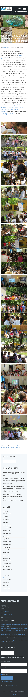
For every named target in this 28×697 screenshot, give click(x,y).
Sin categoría (6, 590)
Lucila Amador (21, 105)
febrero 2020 (6, 530)
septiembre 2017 (7, 569)
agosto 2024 (6, 519)
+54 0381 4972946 (8, 614)
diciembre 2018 (7, 541)
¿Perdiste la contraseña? (6, 681)
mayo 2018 (6, 552)
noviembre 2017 (7, 563)
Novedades (4, 446)
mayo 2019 (6, 539)
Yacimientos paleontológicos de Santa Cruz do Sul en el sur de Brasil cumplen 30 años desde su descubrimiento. (14, 480)
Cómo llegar (6, 611)
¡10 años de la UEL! (8, 500)
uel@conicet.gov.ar (8, 617)
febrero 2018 (6, 558)
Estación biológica (18, 446)
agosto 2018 (6, 550)
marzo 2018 (6, 555)
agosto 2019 (6, 536)
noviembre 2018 (7, 544)
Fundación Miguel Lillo (12, 685)
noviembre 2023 (7, 527)
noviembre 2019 (7, 533)
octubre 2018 (6, 547)
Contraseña (3, 668)
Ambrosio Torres (15, 109)
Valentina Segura (12, 105)
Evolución (3, 447)
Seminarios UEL (7, 588)
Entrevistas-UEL (7, 579)
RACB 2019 (5, 585)
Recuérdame (5, 674)
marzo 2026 (6, 511)
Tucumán (3, 449)
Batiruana (11, 446)
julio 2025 (5, 516)
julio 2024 (5, 522)
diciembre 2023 (7, 525)
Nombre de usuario (5, 661)
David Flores (4, 107)
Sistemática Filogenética (16, 447)
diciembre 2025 (7, 514)
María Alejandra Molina (8, 114)
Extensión (8, 447)
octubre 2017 (6, 566)
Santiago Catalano (14, 107)
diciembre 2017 (7, 561)
